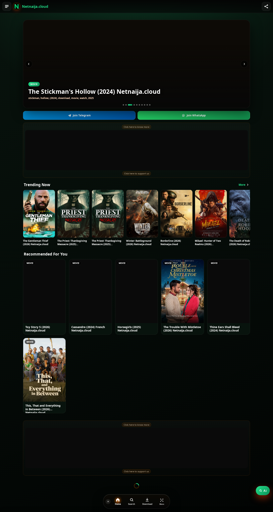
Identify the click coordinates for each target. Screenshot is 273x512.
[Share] (266, 6)
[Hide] (108, 501)
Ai (265, 490)
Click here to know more (136, 126)
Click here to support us (136, 173)
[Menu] (6, 6)
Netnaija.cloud (35, 6)
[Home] (16, 6)
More (242, 185)
